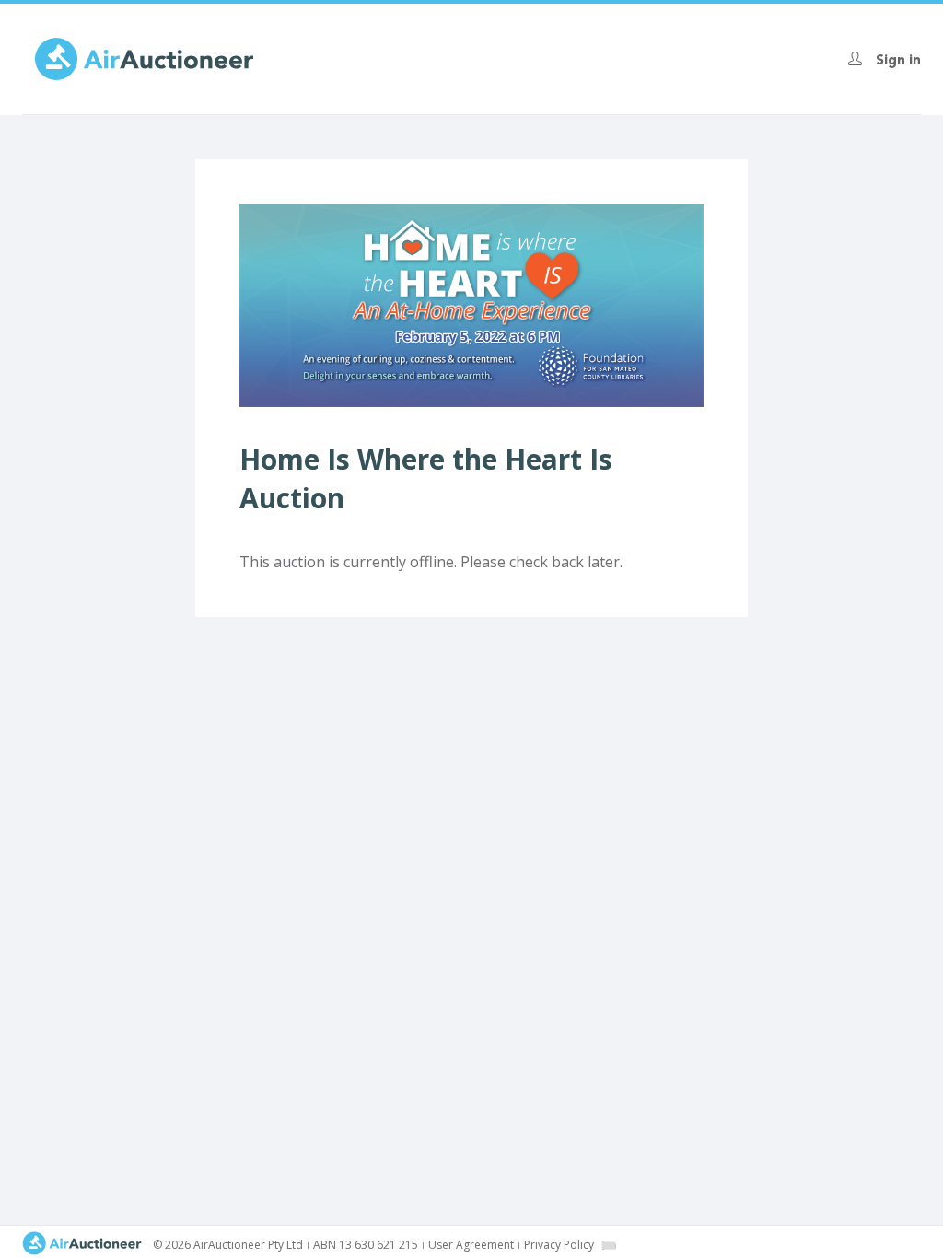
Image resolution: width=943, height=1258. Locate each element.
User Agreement (471, 1244)
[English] (609, 1245)
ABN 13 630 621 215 (365, 1244)
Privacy (559, 1244)
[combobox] (609, 1246)
